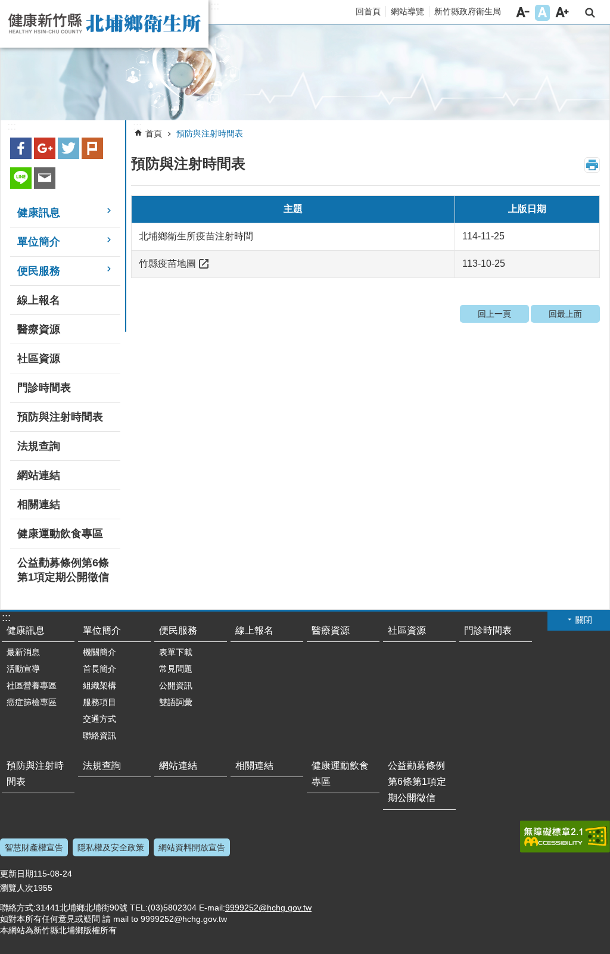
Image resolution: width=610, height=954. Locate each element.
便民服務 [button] (38, 271)
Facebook (21, 148)
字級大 (562, 13)
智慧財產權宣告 (34, 847)
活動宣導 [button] (23, 669)
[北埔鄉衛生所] (305, 72)
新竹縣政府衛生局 (467, 11)
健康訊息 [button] (38, 213)
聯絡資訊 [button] (99, 735)
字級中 (542, 13)
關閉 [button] (583, 620)
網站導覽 (407, 11)
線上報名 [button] (38, 300)
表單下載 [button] (175, 652)
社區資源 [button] (38, 358)
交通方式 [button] (99, 719)
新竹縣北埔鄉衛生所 (104, 24)
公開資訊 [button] (175, 685)
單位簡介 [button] (38, 242)
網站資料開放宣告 (191, 847)
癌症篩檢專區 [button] (32, 702)
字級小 (522, 13)
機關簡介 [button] (99, 652)
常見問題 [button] (175, 669)
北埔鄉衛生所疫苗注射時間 (196, 236)
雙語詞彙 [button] (175, 702)
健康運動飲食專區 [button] (60, 534)
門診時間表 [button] (44, 388)
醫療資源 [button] (38, 329)
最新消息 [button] (23, 652)
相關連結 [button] (38, 504)
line (21, 178)
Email (44, 178)
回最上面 (565, 314)
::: (214, 6)
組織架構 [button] (99, 685)
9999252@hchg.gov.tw (268, 907)
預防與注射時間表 (209, 133)
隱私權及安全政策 (110, 847)
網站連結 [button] (38, 475)
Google (44, 148)
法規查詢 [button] (38, 446)
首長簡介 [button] (99, 669)
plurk (92, 148)
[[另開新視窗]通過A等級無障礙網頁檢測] (565, 837)
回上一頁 (494, 314)
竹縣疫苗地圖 (167, 263)
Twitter (68, 148)
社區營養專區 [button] (32, 685)
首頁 (153, 133)
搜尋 (590, 13)
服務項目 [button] (99, 702)
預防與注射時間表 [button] (60, 417)
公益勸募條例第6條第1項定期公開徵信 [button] (63, 570)
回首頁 (368, 11)
